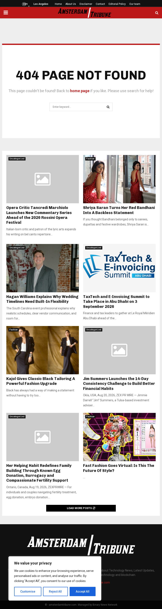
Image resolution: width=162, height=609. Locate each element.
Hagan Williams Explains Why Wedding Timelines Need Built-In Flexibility (42, 299)
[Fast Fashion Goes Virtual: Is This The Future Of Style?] (119, 437)
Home (58, 4)
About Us (70, 4)
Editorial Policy (117, 4)
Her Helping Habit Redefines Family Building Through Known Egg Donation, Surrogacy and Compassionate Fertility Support (39, 473)
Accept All (82, 591)
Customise (27, 591)
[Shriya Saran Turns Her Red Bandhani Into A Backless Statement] (119, 179)
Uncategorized (16, 159)
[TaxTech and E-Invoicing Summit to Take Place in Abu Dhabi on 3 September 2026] (119, 268)
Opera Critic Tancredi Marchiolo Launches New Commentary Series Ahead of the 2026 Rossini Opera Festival (39, 215)
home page (79, 91)
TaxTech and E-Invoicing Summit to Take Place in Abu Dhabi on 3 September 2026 (116, 301)
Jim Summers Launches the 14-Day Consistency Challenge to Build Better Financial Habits (119, 383)
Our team (134, 4)
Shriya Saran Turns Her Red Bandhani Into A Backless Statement (119, 210)
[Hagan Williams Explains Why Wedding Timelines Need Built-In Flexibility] (42, 268)
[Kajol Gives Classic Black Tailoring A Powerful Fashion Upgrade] (42, 350)
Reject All (55, 591)
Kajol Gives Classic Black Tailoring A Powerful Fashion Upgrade (40, 381)
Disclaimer (86, 4)
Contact (100, 4)
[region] (54, 578)
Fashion (90, 159)
